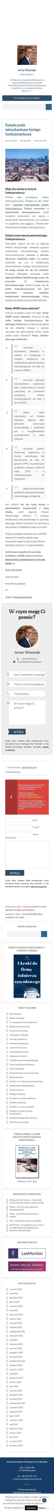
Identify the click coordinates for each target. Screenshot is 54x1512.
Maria (12, 1213)
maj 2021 (13, 1340)
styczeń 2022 (15, 1323)
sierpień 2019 (15, 1411)
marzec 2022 (15, 1318)
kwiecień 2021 (16, 1344)
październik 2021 (17, 1331)
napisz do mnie (34, 797)
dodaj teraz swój (29, 767)
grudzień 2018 (16, 1445)
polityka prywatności (39, 886)
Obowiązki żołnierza (18, 1051)
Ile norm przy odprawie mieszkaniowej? (23, 1208)
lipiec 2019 (14, 1416)
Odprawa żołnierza (18, 1056)
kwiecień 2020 (16, 1378)
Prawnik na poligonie (27, 25)
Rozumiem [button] (31, 1508)
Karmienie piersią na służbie (28, 1220)
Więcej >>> (44, 1507)
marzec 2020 (15, 1382)
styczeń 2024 (15, 1289)
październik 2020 (17, 1361)
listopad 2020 (15, 1356)
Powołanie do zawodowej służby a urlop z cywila (26, 1201)
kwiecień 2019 (16, 1428)
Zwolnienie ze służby (19, 1122)
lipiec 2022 (14, 1302)
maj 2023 (13, 1293)
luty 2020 (13, 1386)
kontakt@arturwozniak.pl (29, 661)
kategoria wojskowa (18, 1043)
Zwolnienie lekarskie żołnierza (23, 1118)
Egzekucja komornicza (19, 1026)
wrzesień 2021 (16, 1335)
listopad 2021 (15, 1327)
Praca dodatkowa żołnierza (21, 1064)
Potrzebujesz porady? (27, 98)
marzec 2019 (15, 1432)
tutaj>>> (30, 223)
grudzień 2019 (16, 1394)
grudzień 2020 (16, 1352)
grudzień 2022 (16, 1297)
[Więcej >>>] (27, 91)
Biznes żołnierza (16, 1018)
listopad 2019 (15, 1399)
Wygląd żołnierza (17, 1094)
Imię (35, 820)
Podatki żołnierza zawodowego (23, 1060)
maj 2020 (13, 1373)
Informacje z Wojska (18, 1035)
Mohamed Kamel (23, 597)
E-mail (36, 827)
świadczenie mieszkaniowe (21, 1085)
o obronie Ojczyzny (18, 1047)
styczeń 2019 (15, 1441)
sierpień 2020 (15, 1365)
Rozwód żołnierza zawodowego (24, 1073)
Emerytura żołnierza (18, 1030)
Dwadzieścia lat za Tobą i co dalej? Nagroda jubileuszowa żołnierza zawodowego (26, 1228)
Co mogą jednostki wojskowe (23, 1022)
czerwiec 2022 (16, 1306)
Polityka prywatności (27, 1489)
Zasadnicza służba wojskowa (22, 1098)
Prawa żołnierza (16, 1068)
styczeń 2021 (15, 1348)
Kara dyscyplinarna (18, 1039)
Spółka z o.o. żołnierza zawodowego (26, 1081)
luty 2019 (13, 1437)
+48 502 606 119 (29, 658)
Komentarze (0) (40, 141)
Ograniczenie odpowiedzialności (27, 1492)
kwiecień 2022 (16, 1314)
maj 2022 (13, 1310)
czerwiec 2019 (16, 1420)
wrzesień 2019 (16, 1407)
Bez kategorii (15, 1013)
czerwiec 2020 (16, 1369)
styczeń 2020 (15, 1390)
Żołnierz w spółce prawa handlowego (20, 1112)
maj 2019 (13, 1424)
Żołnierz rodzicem (17, 1102)
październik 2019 (17, 1403)
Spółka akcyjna (16, 1077)
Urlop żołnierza (16, 1089)
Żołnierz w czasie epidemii (21, 1106)
